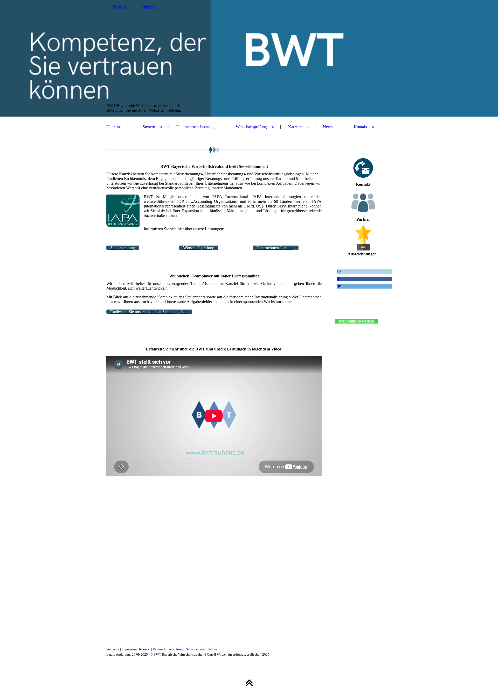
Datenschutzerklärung (168, 649)
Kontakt (360, 127)
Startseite (112, 649)
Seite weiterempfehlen (201, 649)
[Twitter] (339, 286)
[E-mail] (339, 271)
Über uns (113, 127)
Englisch (148, 7)
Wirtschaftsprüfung (251, 127)
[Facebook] (338, 279)
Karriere (295, 127)
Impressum (129, 649)
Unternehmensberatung (195, 127)
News (328, 127)
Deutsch (119, 7)
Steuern (149, 127)
